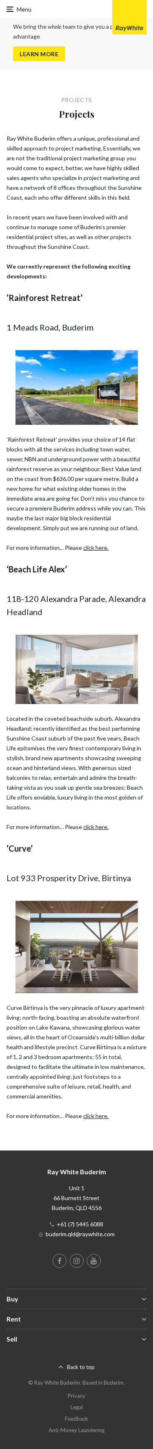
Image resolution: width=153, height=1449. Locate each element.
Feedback (76, 1418)
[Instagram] (77, 1261)
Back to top (81, 1367)
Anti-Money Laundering (76, 1430)
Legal (77, 1407)
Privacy (76, 1395)
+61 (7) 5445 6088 (80, 1224)
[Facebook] (60, 1261)
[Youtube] (94, 1261)
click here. (96, 547)
